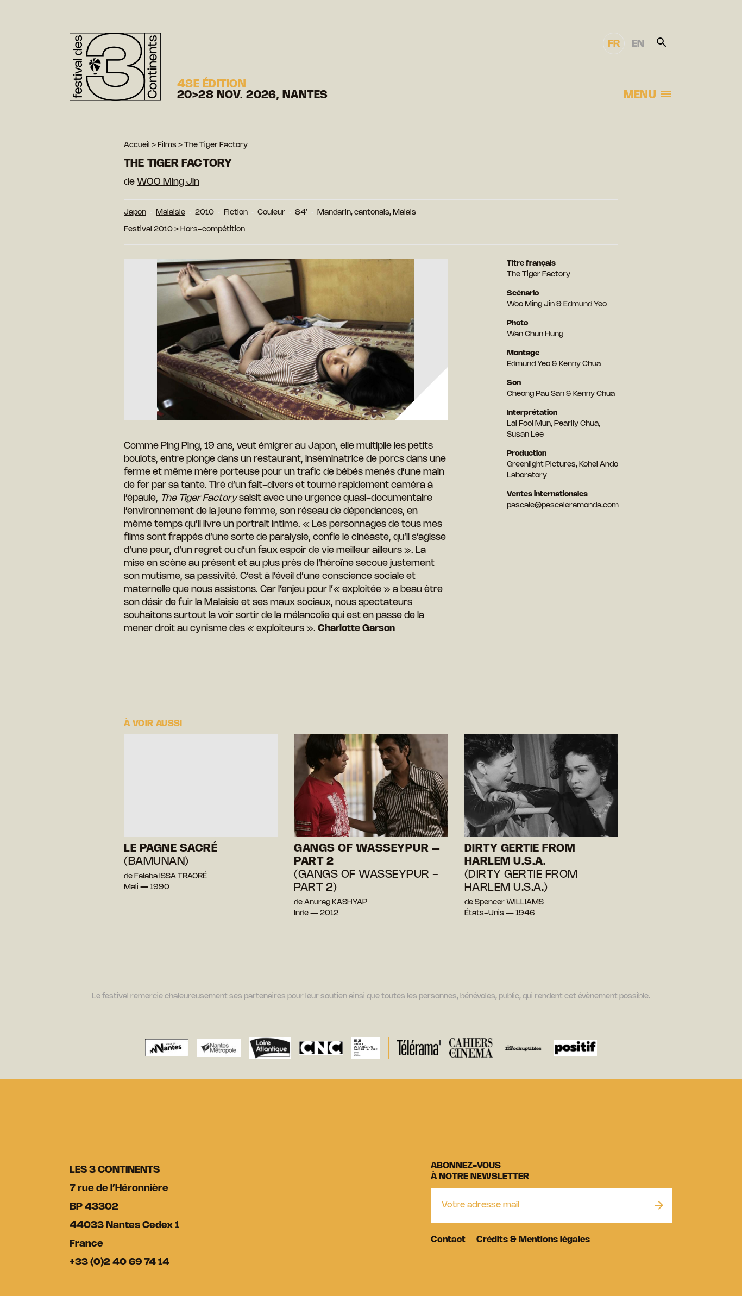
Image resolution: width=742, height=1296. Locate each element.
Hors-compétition (212, 229)
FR (614, 44)
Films (167, 145)
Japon (135, 212)
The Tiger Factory (216, 145)
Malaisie (170, 212)
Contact (448, 1240)
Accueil (137, 145)
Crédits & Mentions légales (533, 1240)
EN (638, 44)
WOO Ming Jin (168, 182)
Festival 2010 (148, 229)
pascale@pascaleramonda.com (563, 505)
